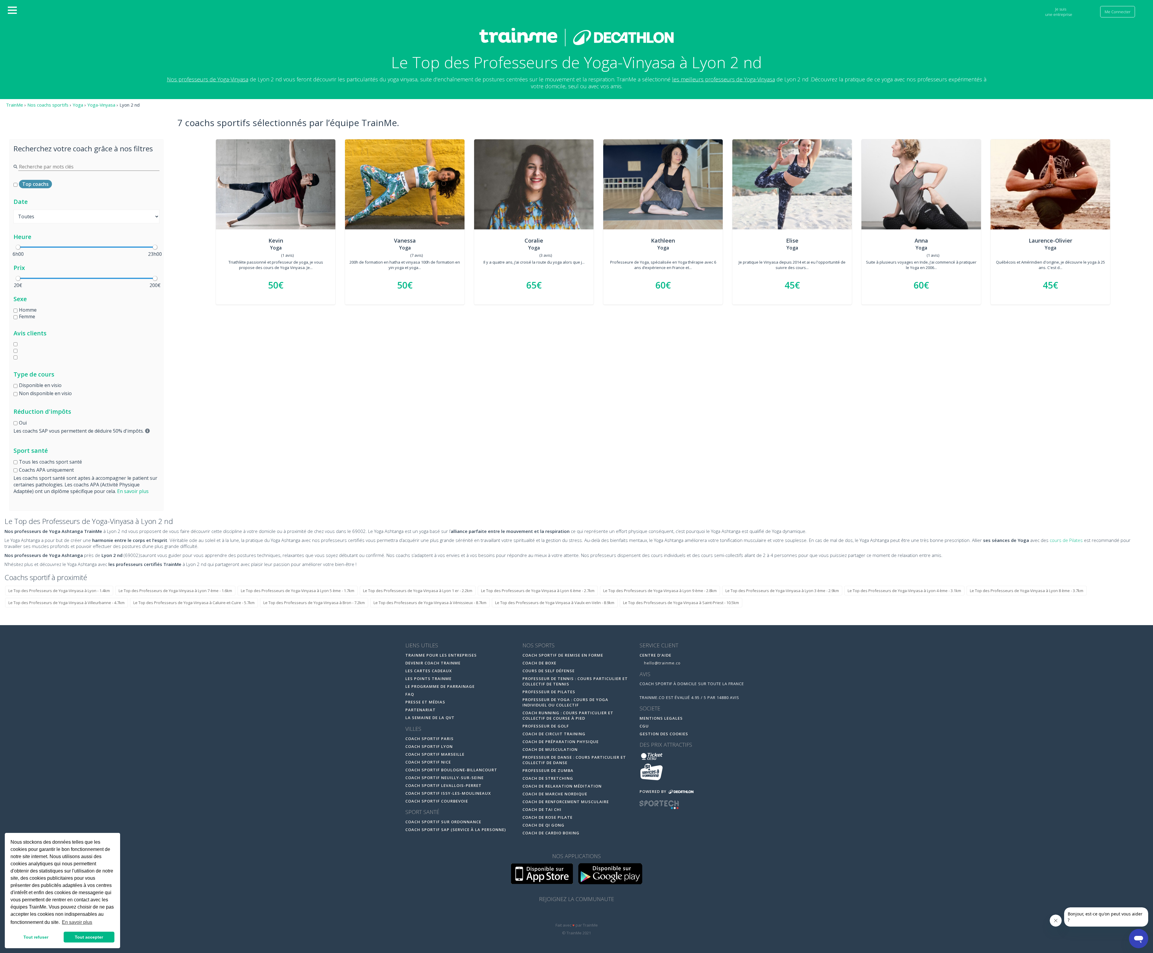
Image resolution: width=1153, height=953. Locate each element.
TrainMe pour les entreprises (441, 655)
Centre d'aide (655, 655)
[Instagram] (589, 914)
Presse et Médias (425, 702)
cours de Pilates (1066, 540)
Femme (27, 316)
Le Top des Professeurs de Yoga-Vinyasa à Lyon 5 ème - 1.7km (297, 590)
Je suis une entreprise (1059, 11)
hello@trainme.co (662, 663)
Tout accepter (89, 937)
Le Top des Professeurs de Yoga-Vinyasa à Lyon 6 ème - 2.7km (538, 590)
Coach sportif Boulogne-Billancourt (451, 770)
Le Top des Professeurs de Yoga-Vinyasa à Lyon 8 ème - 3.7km (1026, 590)
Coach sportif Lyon (429, 746)
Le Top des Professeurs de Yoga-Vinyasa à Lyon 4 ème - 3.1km (904, 590)
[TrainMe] (576, 37)
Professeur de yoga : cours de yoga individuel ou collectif (565, 702)
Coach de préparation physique (560, 741)
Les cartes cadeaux (428, 670)
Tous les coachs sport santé (50, 461)
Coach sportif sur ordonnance (443, 821)
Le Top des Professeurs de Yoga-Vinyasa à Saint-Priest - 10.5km (681, 602)
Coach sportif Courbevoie (436, 801)
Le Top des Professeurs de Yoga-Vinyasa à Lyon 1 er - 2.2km (417, 590)
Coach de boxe (539, 663)
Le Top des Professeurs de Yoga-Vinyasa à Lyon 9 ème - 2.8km (660, 590)
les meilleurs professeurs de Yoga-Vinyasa (723, 79)
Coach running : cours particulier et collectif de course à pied (567, 715)
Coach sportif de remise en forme (562, 655)
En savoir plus (133, 491)
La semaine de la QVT (430, 717)
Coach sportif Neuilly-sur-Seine (444, 777)
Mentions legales (661, 718)
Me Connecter (1117, 11)
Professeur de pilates (548, 691)
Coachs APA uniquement (46, 470)
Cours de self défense (548, 670)
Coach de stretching (547, 778)
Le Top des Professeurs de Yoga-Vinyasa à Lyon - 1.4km (59, 590)
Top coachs (35, 184)
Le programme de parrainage (440, 686)
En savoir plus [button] (77, 922)
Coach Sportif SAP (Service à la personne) (455, 829)
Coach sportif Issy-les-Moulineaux (448, 793)
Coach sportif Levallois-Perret (443, 785)
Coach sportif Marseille (435, 754)
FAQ (409, 694)
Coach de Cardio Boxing (551, 833)
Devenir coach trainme (433, 663)
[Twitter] (577, 914)
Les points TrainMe (428, 678)
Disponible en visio (40, 385)
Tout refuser (35, 937)
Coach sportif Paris (429, 738)
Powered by (654, 791)
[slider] (18, 247)
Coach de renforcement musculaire (565, 801)
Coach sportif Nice (428, 762)
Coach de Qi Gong (543, 825)
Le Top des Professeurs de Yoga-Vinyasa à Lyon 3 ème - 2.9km (782, 590)
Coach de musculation (550, 749)
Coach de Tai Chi (541, 809)
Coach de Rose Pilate (547, 817)
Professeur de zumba (547, 770)
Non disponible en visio (45, 393)
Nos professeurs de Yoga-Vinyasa (207, 79)
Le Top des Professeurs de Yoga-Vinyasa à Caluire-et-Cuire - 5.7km (194, 602)
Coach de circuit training (554, 734)
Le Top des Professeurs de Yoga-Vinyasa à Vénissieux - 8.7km (430, 602)
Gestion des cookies (664, 734)
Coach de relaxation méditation (562, 786)
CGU (644, 726)
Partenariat (420, 709)
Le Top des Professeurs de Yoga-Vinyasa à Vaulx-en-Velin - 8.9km (554, 602)
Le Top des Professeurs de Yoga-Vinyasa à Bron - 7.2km (314, 602)
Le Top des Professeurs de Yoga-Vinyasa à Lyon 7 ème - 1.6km (175, 590)
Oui (23, 422)
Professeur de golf (545, 726)
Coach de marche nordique (554, 794)
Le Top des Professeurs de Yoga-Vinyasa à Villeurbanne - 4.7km (66, 602)
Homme (28, 310)
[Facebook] (564, 914)
